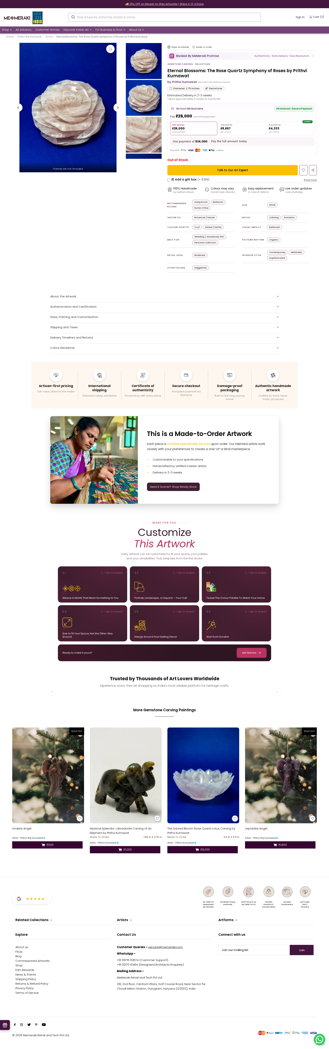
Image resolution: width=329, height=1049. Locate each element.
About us (21, 947)
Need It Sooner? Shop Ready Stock (173, 487)
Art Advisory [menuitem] (24, 30)
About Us (135, 30)
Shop (5, 30)
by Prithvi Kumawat (182, 82)
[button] (242, 56)
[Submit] (72, 17)
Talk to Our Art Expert (232, 170)
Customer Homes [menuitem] (47, 30)
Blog (18, 956)
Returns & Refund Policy (31, 984)
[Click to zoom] (110, 49)
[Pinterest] (36, 1025)
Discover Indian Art (76, 30)
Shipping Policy (25, 979)
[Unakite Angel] (48, 775)
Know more (310, 179)
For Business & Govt (108, 30)
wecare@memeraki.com (165, 947)
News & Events (25, 974)
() (318, 17)
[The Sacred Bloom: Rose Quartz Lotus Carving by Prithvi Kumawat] (203, 775)
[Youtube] (44, 1025)
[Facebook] (15, 1025)
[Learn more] (193, 47)
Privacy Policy (24, 988)
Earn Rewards (24, 970)
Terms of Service (27, 993)
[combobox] (164, 17)
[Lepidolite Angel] (281, 775)
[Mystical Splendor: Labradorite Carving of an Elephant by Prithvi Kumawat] (126, 775)
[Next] (117, 107)
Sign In (300, 17)
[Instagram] (21, 1025)
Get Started (249, 652)
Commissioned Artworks (32, 961)
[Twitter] (29, 1025)
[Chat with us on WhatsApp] (319, 1039)
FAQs (18, 952)
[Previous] (18, 107)
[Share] (313, 170)
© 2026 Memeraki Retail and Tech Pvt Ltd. (40, 1035)
